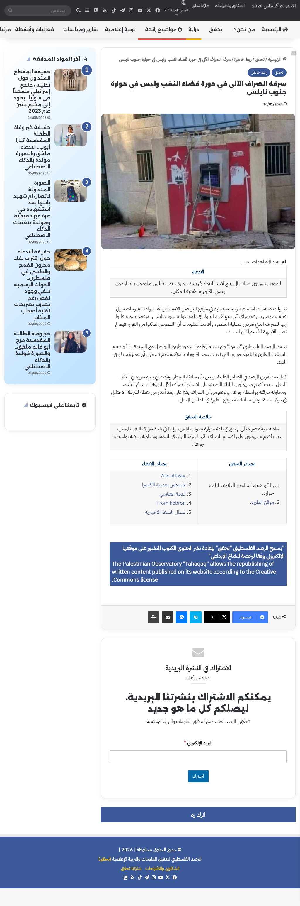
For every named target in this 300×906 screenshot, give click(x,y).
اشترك (198, 776)
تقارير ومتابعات (80, 29)
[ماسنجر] (182, 617)
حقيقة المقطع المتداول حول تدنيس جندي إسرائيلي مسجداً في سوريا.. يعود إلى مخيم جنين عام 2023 (31, 91)
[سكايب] (196, 617)
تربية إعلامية (120, 29)
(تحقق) (104, 859)
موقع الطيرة (262, 502)
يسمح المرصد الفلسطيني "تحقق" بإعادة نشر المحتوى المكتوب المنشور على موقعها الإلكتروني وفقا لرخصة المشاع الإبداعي (203, 552)
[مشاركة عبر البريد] (167, 617)
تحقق (215, 29)
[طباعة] (153, 617)
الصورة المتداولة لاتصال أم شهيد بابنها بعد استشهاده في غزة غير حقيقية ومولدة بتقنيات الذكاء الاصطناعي (31, 209)
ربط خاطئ (243, 59)
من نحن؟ (244, 29)
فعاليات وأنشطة (34, 29)
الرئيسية (272, 29)
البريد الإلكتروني (198, 743)
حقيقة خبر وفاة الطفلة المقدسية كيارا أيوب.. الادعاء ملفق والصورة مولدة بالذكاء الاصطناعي (32, 147)
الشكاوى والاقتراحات (230, 6)
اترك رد (198, 814)
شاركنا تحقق (200, 6)
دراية (193, 29)
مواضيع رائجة (161, 29)
